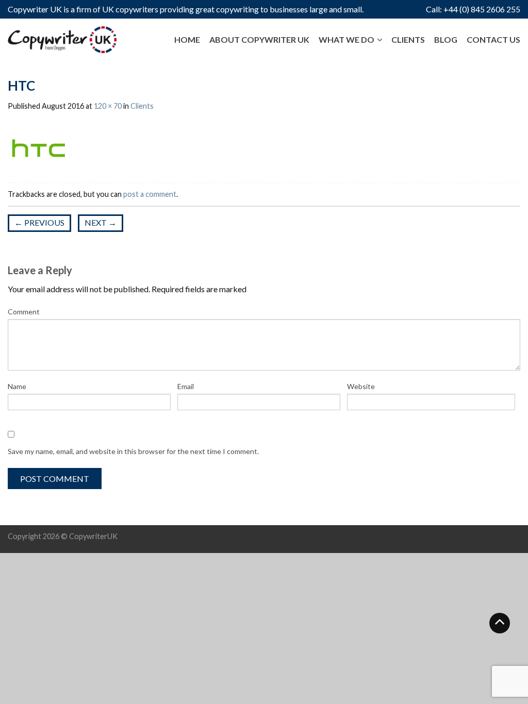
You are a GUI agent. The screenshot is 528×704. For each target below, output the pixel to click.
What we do (346, 39)
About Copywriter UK (259, 39)
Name (17, 386)
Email (185, 386)
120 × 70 (108, 106)
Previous (39, 222)
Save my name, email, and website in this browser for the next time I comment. (133, 451)
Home (187, 39)
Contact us (493, 39)
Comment (24, 311)
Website (361, 386)
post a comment (149, 194)
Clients (408, 39)
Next (101, 222)
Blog (445, 39)
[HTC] (39, 148)
